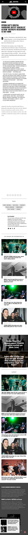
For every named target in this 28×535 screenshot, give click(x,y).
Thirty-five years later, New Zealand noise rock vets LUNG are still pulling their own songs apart (13, 303)
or (11, 499)
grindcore (22, 205)
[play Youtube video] (14, 12)
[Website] (14, 228)
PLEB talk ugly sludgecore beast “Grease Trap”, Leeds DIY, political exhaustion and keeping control (13, 521)
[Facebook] (8, 195)
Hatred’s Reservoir (8, 39)
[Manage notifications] (25, 532)
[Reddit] (18, 195)
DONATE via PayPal (5, 499)
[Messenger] (10, 195)
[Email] (20, 195)
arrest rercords (7, 205)
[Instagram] (12, 228)
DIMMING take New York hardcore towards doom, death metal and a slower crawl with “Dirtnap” (13, 528)
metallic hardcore (10, 207)
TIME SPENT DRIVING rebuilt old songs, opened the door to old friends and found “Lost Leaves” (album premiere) (14, 257)
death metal (15, 205)
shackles (18, 209)
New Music (4, 22)
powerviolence (19, 207)
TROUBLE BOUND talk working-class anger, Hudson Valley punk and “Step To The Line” (13, 326)
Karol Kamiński (11, 216)
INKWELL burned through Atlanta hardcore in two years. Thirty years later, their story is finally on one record (13, 280)
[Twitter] (13, 195)
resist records (11, 209)
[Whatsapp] (15, 195)
